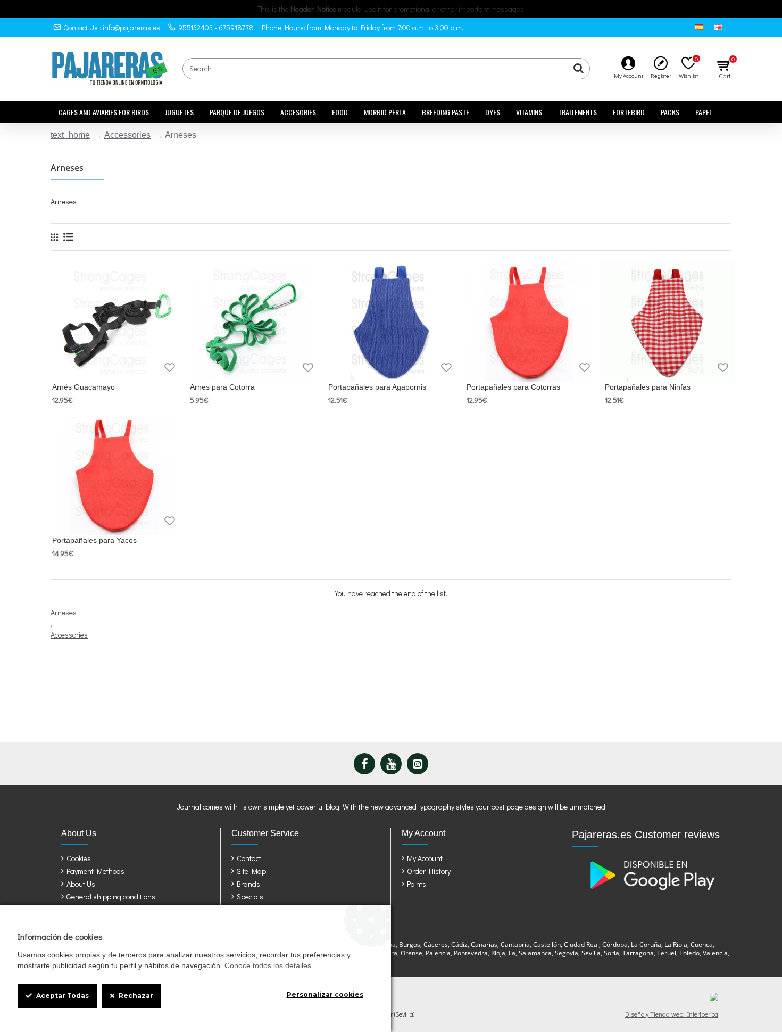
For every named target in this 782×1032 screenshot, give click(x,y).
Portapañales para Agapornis (377, 387)
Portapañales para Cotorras (513, 387)
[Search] (578, 69)
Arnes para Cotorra (222, 387)
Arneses (64, 612)
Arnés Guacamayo (83, 387)
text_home (70, 134)
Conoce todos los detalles (267, 965)
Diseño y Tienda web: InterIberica (671, 1014)
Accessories (127, 134)
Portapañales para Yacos (94, 540)
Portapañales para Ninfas (648, 387)
